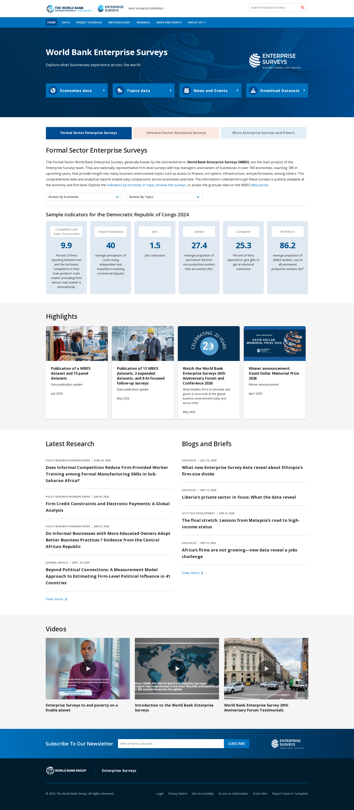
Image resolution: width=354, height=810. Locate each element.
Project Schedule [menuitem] (89, 22)
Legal (159, 793)
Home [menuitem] (51, 22)
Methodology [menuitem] (119, 22)
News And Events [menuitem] (169, 22)
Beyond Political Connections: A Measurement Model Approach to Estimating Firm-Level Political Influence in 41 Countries (108, 576)
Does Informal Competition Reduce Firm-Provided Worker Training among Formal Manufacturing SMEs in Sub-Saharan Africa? (107, 474)
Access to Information (233, 793)
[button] (57, 599)
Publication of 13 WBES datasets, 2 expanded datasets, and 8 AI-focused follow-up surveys (141, 376)
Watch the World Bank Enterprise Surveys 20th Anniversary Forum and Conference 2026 (204, 376)
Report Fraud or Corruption (290, 793)
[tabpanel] (177, 288)
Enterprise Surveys (119, 770)
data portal (259, 185)
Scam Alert (260, 793)
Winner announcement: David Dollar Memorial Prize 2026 (274, 373)
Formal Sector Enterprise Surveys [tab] (89, 132)
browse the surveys (171, 185)
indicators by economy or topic (130, 185)
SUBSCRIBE (236, 743)
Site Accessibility (203, 793)
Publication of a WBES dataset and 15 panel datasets (70, 373)
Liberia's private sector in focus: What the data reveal (239, 497)
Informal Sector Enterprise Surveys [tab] (176, 132)
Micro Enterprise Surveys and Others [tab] (264, 132)
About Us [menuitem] (195, 22)
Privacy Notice (177, 793)
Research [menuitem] (143, 22)
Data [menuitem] (66, 22)
